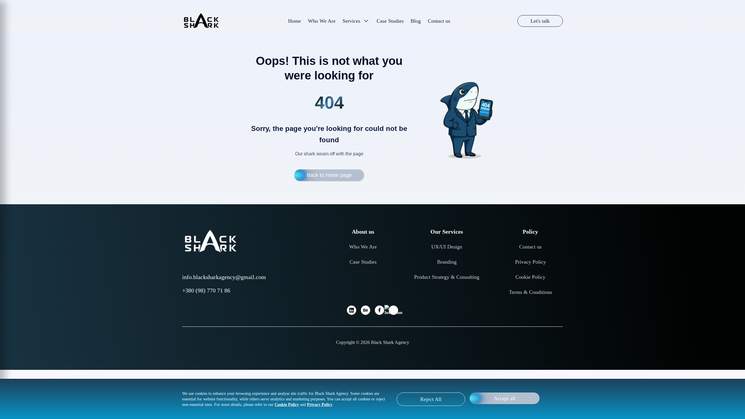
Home (294, 21)
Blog (416, 21)
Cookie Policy (530, 277)
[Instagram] (393, 310)
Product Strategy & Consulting (446, 277)
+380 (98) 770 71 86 (206, 290)
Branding (447, 262)
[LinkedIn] (351, 310)
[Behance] (365, 310)
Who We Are (322, 21)
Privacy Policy (530, 262)
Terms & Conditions (530, 292)
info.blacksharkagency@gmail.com (224, 277)
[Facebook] (379, 310)
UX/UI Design (446, 247)
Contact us (530, 247)
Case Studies (390, 21)
